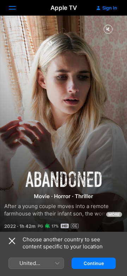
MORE (114, 214)
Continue (94, 263)
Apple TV (63, 7)
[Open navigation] (16, 8)
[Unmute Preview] (108, 29)
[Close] (12, 241)
